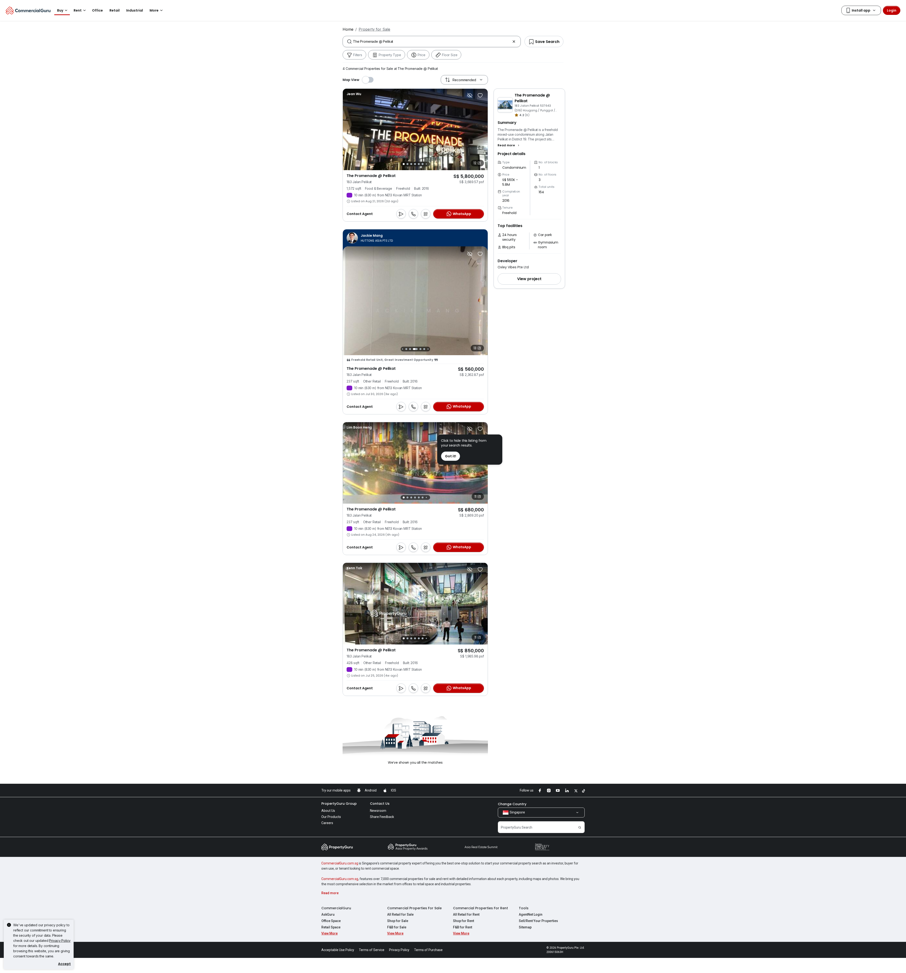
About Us (328, 811)
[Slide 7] (426, 164)
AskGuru (328, 914)
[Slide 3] (411, 164)
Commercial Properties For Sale (414, 908)
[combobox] (431, 41)
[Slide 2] (407, 164)
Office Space (331, 921)
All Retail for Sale (400, 914)
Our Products (331, 817)
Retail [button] (114, 10)
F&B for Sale (396, 927)
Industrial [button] (134, 10)
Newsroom (378, 811)
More (154, 10)
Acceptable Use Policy (337, 950)
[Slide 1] (404, 164)
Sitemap (525, 927)
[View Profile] (354, 94)
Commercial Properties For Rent (480, 908)
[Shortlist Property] (480, 95)
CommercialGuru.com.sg (339, 863)
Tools (523, 908)
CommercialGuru (336, 908)
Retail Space (330, 927)
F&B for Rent (462, 927)
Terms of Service (371, 950)
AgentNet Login (530, 914)
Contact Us (380, 803)
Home (348, 29)
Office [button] (97, 10)
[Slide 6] (423, 164)
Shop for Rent (463, 921)
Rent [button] (78, 10)
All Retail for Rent (466, 914)
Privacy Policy (60, 941)
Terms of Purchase (428, 950)
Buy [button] (60, 10)
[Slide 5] (419, 164)
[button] (509, 145)
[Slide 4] (415, 164)
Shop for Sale (397, 921)
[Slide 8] (427, 349)
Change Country (512, 804)
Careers (327, 823)
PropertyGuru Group (339, 803)
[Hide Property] (470, 95)
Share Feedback (382, 817)
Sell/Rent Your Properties (538, 921)
